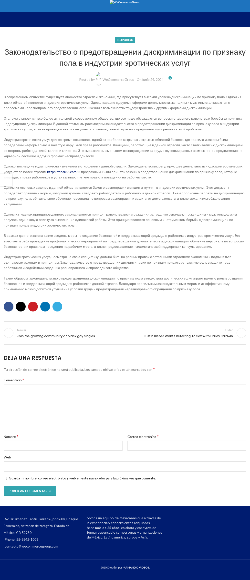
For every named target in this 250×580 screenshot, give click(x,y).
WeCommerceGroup (118, 79)
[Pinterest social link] (33, 306)
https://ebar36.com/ (62, 172)
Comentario (14, 379)
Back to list (125, 333)
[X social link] (21, 306)
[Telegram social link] (57, 306)
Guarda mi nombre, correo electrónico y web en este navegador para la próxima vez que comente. (82, 478)
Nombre (11, 436)
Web (7, 457)
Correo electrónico (143, 436)
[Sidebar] (6, 180)
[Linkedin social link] (45, 306)
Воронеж (125, 40)
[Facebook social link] (8, 306)
